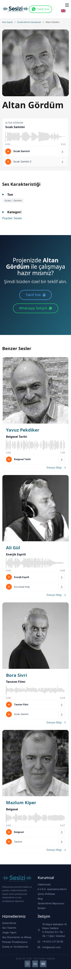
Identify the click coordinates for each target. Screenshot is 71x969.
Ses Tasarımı (9, 927)
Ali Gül (13, 548)
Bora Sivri (16, 675)
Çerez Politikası (46, 893)
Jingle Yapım (9, 932)
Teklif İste (43, 9)
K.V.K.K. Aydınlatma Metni (52, 889)
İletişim (42, 908)
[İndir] (62, 151)
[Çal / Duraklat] (8, 151)
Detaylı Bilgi (54, 467)
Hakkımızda (44, 884)
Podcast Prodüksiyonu (14, 941)
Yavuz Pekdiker (22, 430)
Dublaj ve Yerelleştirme (15, 946)
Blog (40, 898)
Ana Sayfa (7, 22)
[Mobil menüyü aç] (67, 5)
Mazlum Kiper (21, 802)
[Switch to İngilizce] (63, 10)
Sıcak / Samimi (13, 200)
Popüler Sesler (12, 218)
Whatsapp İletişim (33, 308)
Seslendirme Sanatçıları (29, 22)
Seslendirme (9, 923)
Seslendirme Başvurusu (51, 903)
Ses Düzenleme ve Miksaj (16, 937)
